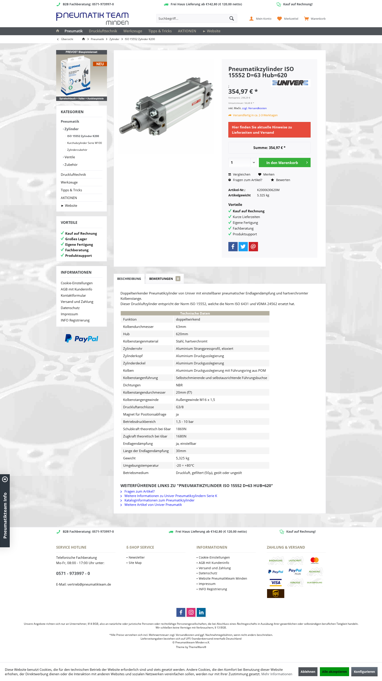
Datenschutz (70, 308)
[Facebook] (233, 246)
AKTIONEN (69, 197)
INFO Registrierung (75, 320)
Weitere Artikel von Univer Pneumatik (153, 504)
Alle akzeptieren (334, 671)
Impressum (69, 314)
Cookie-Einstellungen (77, 283)
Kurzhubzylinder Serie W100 (84, 143)
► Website (69, 205)
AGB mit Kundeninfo (76, 289)
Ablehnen (308, 671)
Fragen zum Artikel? (247, 180)
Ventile (69, 157)
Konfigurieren (364, 671)
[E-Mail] (253, 246)
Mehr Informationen (276, 674)
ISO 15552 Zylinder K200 (83, 136)
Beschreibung (129, 279)
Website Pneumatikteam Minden (223, 578)
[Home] (57, 31)
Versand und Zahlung (77, 301)
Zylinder (71, 129)
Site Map (135, 563)
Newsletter (137, 557)
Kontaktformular (73, 295)
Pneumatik (70, 121)
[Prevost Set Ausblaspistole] (81, 75)
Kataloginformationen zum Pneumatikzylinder (159, 500)
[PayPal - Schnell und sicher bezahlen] (81, 338)
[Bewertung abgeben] (248, 81)
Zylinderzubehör (77, 150)
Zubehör (71, 164)
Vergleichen (241, 174)
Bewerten (282, 180)
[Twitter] (243, 246)
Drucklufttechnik (73, 174)
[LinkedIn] (201, 612)
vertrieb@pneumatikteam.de (89, 584)
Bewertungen (164, 279)
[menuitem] (314, 18)
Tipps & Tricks (71, 190)
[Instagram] (191, 612)
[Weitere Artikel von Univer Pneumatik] (291, 83)
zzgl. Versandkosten (254, 108)
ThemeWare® (197, 647)
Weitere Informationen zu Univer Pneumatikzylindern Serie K (170, 495)
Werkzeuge (69, 182)
